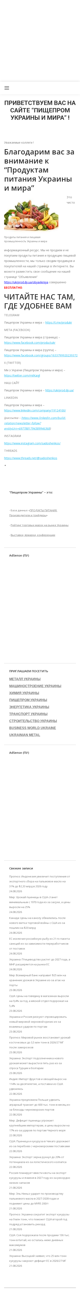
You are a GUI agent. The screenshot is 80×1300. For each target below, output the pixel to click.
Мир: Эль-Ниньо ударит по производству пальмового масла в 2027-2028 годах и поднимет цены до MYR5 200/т (36, 1198)
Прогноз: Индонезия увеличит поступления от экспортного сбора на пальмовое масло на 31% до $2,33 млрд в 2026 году (39, 881)
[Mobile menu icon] (6, 88)
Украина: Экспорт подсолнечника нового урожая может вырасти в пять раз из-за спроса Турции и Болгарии (36, 1063)
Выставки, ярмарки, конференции (33, 535)
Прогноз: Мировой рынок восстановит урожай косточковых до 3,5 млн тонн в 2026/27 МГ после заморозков (39, 1042)
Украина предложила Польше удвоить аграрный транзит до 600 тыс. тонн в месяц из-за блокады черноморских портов (40, 1104)
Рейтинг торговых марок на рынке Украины (40, 525)
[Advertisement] (40, 40)
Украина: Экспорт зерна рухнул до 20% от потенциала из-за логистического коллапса (37, 1159)
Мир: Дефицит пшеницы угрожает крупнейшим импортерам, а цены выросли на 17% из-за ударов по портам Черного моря (39, 1125)
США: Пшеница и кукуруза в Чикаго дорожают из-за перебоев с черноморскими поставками (39, 1143)
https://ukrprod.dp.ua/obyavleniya (26, 282)
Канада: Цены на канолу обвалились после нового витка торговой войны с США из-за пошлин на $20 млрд (37, 923)
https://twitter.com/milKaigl (22, 375)
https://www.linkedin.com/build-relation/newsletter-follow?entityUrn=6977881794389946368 (35, 423)
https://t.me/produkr (58, 322)
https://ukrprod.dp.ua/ (59, 390)
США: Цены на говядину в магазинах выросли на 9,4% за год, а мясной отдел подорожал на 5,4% (39, 1001)
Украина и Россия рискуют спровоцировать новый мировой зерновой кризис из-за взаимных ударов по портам (38, 1021)
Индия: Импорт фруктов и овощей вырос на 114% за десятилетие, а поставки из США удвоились (37, 1084)
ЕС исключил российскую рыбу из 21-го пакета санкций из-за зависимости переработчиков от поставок (39, 943)
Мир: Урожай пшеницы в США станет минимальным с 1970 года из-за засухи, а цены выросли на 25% (39, 902)
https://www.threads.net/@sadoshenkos (30, 458)
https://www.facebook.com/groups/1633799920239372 (41, 355)
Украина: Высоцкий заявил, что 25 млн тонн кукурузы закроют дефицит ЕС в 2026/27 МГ (37, 1258)
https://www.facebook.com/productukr (29, 343)
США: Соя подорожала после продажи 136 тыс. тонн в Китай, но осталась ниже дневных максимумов (39, 1240)
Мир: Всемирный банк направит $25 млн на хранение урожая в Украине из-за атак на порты (37, 980)
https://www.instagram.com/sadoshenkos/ (32, 443)
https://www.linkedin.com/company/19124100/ (35, 410)
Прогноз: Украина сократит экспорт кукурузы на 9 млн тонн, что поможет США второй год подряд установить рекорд (39, 1219)
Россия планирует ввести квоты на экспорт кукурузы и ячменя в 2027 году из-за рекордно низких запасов (39, 1178)
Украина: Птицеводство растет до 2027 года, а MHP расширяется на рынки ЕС (39, 962)
